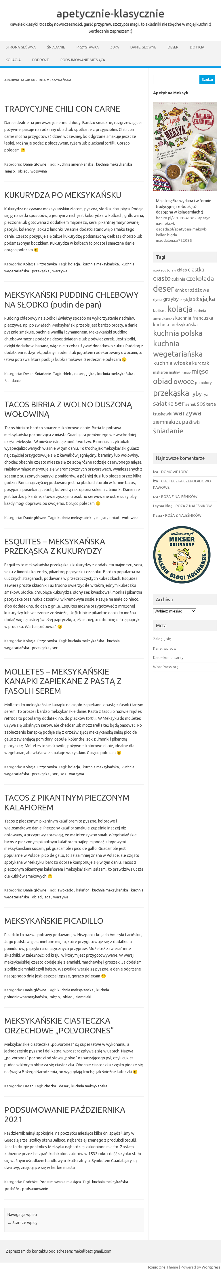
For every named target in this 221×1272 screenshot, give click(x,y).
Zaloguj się (162, 639)
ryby (196, 393)
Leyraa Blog (162, 506)
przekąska (40, 271)
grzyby (171, 299)
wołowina (39, 171)
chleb (66, 374)
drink (179, 290)
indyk (184, 299)
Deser (173, 47)
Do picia (197, 47)
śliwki (194, 422)
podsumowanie (35, 1189)
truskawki (162, 413)
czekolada (200, 278)
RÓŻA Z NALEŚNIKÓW (179, 496)
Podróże (40, 60)
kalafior (82, 890)
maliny (174, 372)
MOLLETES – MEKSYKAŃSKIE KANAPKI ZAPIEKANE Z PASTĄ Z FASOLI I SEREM (62, 681)
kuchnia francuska (194, 318)
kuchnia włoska (172, 363)
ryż (205, 394)
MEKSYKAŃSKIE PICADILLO (53, 920)
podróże (12, 1189)
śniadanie (13, 381)
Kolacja (13, 60)
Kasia (157, 515)
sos (63, 774)
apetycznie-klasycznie (110, 13)
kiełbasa (160, 310)
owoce (184, 381)
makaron (160, 372)
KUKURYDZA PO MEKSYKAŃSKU (62, 194)
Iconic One (156, 1267)
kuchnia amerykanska (75, 164)
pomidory (203, 382)
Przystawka (88, 47)
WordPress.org (165, 667)
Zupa (114, 47)
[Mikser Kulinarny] (182, 585)
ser (55, 648)
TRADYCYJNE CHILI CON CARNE (62, 108)
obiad (23, 171)
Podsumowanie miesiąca (82, 60)
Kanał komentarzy (168, 657)
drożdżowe (197, 290)
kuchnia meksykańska (114, 164)
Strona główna (21, 47)
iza (155, 472)
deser (79, 374)
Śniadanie (56, 47)
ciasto (162, 278)
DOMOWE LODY (174, 472)
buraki (171, 270)
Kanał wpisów (164, 648)
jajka (90, 374)
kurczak (200, 363)
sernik (190, 404)
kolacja (74, 264)
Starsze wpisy (22, 1222)
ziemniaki (83, 997)
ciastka (50, 1086)
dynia (157, 299)
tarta (211, 404)
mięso (10, 171)
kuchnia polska (177, 333)
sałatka (163, 403)
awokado (65, 890)
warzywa (59, 271)
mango (185, 372)
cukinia (178, 279)
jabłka (195, 299)
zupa (182, 422)
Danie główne (143, 47)
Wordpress (211, 1267)
